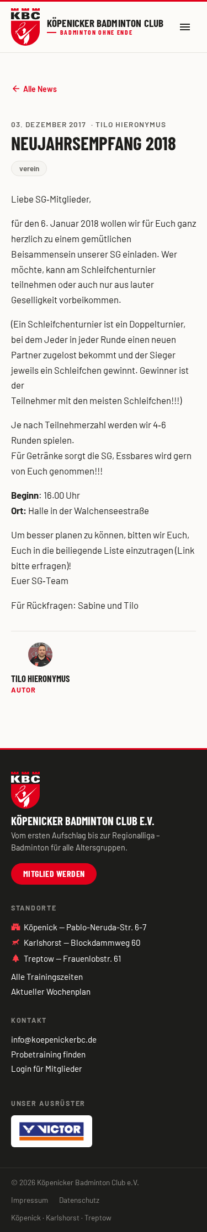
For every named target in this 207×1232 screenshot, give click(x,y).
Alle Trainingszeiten (47, 977)
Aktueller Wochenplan (51, 991)
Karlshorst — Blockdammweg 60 (82, 942)
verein (29, 168)
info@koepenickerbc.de (54, 1039)
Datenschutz (79, 1199)
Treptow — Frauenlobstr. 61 (66, 958)
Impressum (29, 1199)
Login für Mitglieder (46, 1068)
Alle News (34, 89)
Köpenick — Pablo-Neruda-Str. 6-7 (78, 927)
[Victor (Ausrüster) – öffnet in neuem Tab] (51, 1131)
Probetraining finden (48, 1054)
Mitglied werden (54, 873)
